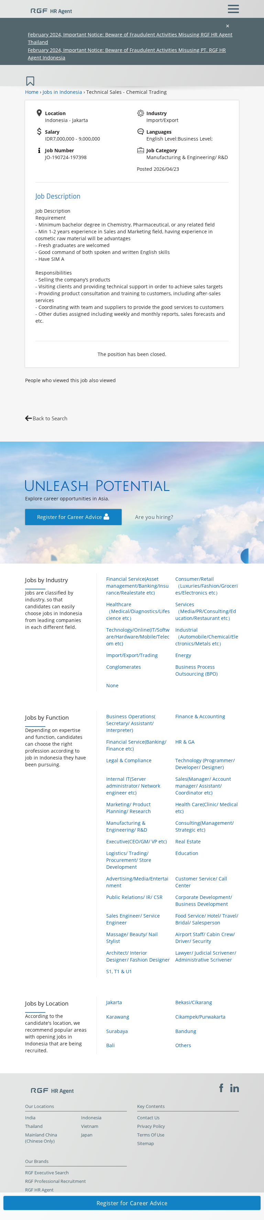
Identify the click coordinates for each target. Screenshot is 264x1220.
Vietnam (89, 1126)
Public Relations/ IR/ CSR (134, 897)
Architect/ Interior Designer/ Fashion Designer (138, 956)
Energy (183, 655)
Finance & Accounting (200, 716)
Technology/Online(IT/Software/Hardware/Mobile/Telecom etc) (137, 636)
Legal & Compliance (129, 760)
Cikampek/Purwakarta (200, 1016)
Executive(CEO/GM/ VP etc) (136, 841)
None (112, 685)
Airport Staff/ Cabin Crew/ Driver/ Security (205, 937)
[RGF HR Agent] (48, 8)
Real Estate (188, 841)
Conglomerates (123, 667)
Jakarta (114, 1002)
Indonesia (91, 1118)
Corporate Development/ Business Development (203, 900)
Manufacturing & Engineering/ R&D (126, 826)
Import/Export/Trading (132, 655)
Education (186, 853)
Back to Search (50, 418)
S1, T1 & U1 (119, 971)
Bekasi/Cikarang (193, 1002)
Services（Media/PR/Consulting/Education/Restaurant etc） (205, 611)
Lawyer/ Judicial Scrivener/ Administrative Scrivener (205, 956)
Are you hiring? (154, 517)
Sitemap (145, 1143)
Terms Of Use (150, 1135)
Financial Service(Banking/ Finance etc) (136, 745)
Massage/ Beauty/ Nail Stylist (132, 937)
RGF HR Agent (39, 1190)
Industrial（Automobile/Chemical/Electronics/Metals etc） (206, 636)
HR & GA (185, 742)
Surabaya (117, 1031)
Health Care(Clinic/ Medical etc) (206, 807)
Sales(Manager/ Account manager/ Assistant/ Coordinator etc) (203, 786)
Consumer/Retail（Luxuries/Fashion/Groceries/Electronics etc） (206, 586)
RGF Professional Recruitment (55, 1181)
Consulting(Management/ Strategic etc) (204, 826)
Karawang (117, 1016)
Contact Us (148, 1118)
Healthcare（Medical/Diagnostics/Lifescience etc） (138, 611)
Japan (86, 1135)
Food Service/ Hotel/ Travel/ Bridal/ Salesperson (206, 919)
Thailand (34, 1126)
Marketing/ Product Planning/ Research (128, 807)
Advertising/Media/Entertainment (137, 882)
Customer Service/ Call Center (201, 882)
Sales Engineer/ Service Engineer (133, 919)
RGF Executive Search (47, 1173)
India (30, 1118)
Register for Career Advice (70, 517)
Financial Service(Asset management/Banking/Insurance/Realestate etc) (137, 586)
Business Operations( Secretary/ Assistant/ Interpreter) (130, 723)
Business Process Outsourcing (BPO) (196, 670)
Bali (110, 1045)
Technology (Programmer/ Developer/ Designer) (205, 763)
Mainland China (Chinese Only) (41, 1138)
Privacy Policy (151, 1126)
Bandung (185, 1031)
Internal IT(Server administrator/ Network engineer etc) (133, 786)
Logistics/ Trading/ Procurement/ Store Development (128, 860)
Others (183, 1045)
